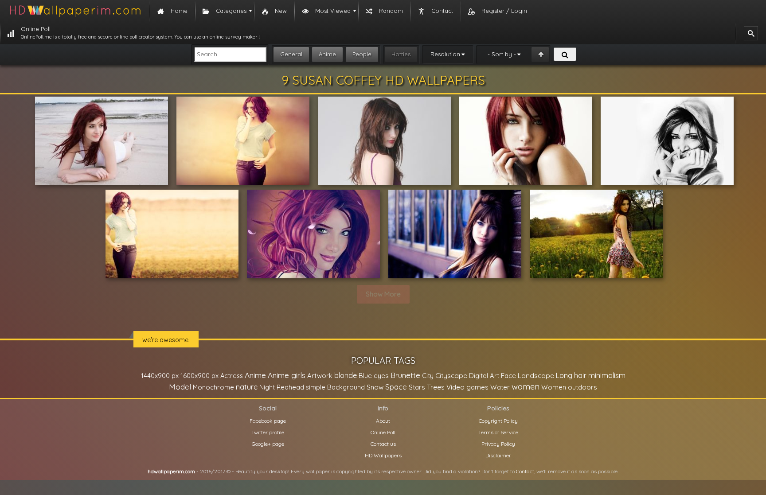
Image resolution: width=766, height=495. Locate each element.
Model (180, 386)
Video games (467, 387)
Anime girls (286, 375)
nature (247, 386)
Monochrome (213, 387)
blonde (345, 375)
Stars (417, 387)
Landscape (536, 375)
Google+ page (268, 443)
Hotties (400, 54)
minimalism (606, 375)
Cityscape (451, 375)
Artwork (319, 375)
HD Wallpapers (383, 455)
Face (508, 375)
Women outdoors (569, 387)
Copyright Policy (498, 420)
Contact (525, 471)
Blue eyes (374, 375)
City (428, 375)
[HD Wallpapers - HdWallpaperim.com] (75, 11)
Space (396, 386)
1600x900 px (199, 375)
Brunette (405, 375)
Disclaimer (498, 455)
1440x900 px (160, 375)
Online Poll (383, 432)
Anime (327, 54)
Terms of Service (498, 432)
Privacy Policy (498, 443)
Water (500, 387)
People (361, 54)
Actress (231, 375)
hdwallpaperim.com (171, 471)
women (525, 386)
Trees (436, 386)
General (291, 54)
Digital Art (484, 375)
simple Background (335, 387)
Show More (383, 294)
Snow (375, 387)
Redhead (290, 387)
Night (267, 387)
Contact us (383, 443)
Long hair (571, 375)
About (383, 420)
